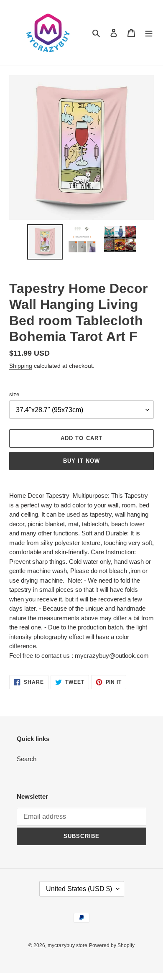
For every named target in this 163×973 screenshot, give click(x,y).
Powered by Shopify (112, 945)
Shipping (20, 365)
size (14, 394)
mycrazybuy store (67, 945)
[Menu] (149, 33)
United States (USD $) (79, 888)
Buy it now (81, 461)
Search (26, 758)
